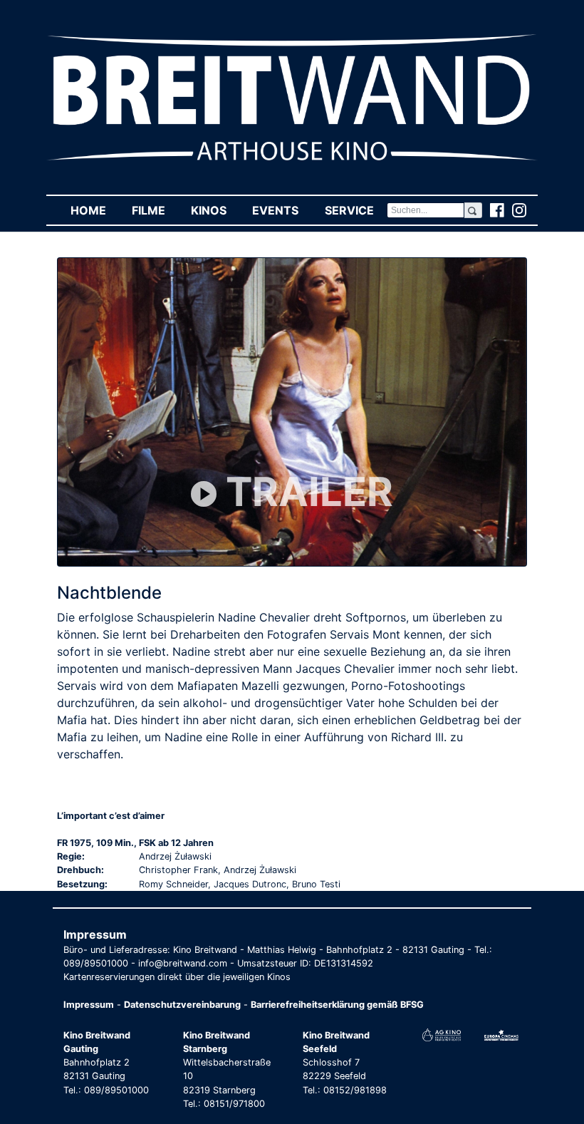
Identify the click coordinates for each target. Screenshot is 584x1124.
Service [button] (355, 210)
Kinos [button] (215, 210)
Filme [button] (155, 210)
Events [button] (281, 210)
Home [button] (95, 210)
